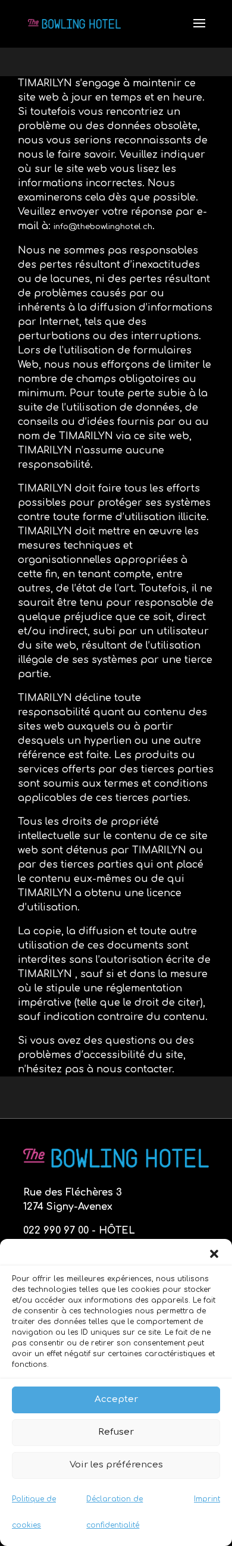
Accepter (116, 1399)
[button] (214, 1254)
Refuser (116, 1432)
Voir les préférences (116, 1465)
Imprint (207, 1499)
